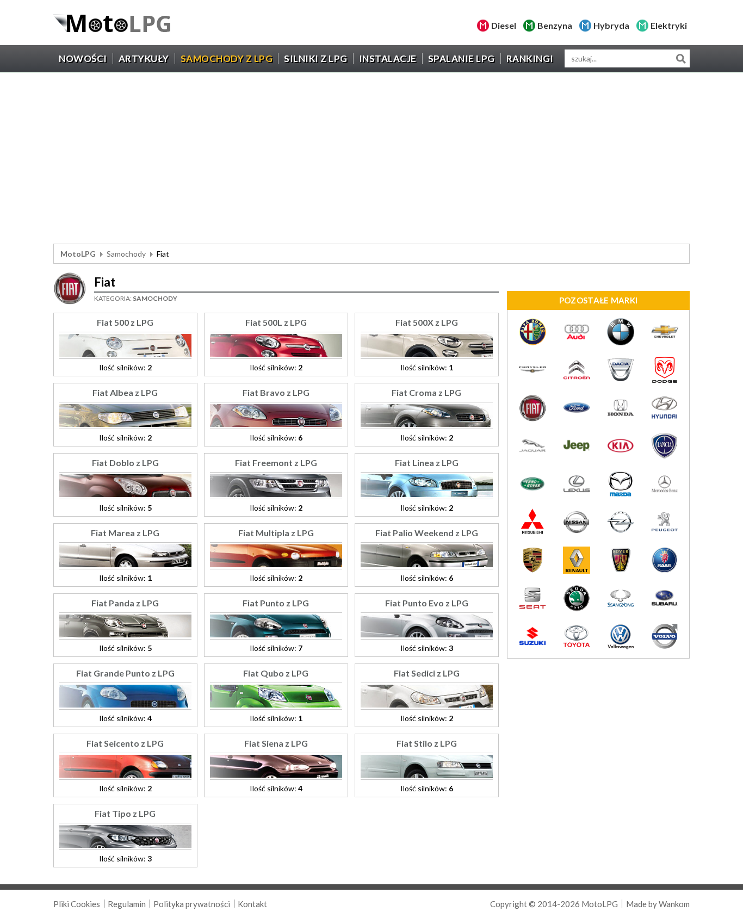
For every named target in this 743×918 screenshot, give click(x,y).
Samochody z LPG (227, 58)
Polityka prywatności (191, 904)
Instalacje (388, 58)
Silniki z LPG (316, 58)
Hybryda (611, 25)
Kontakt (252, 904)
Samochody (126, 253)
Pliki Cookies (76, 904)
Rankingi (530, 58)
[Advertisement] (371, 159)
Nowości (83, 58)
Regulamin (127, 904)
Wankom (674, 904)
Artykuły (144, 58)
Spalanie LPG (461, 58)
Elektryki (669, 25)
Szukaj (681, 58)
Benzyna (554, 25)
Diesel (503, 25)
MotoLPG (78, 253)
